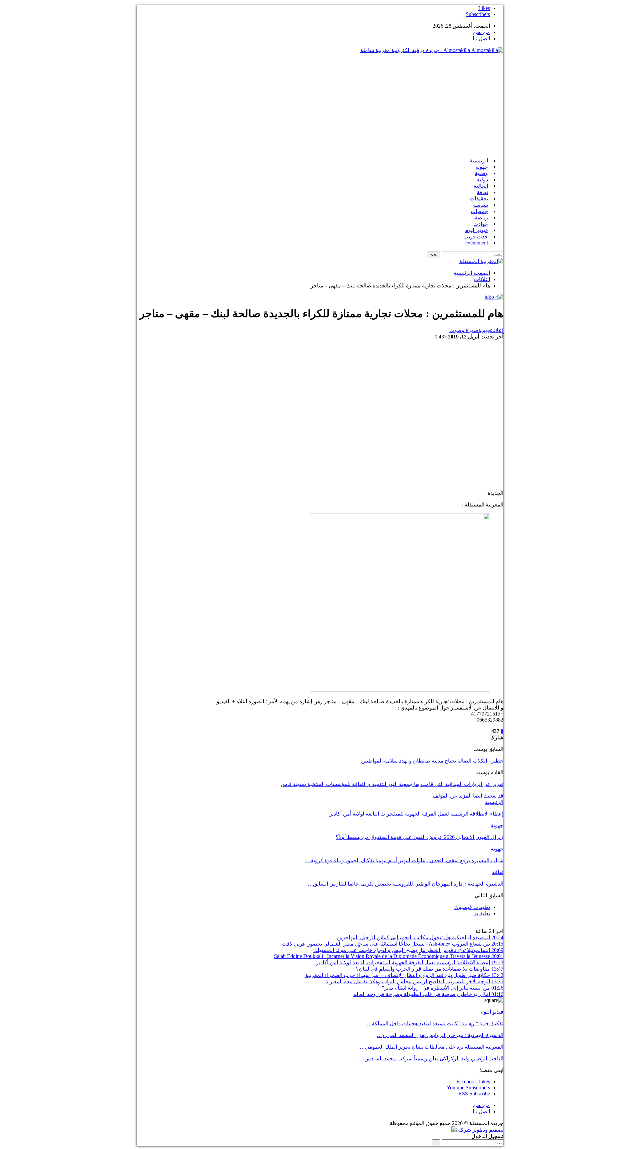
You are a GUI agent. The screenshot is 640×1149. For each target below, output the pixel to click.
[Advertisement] (320, 105)
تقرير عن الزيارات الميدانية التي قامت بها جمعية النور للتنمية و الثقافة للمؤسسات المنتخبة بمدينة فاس (392, 784)
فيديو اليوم (476, 230)
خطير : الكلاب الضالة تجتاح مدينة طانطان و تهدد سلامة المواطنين (432, 761)
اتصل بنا (481, 38)
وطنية (481, 173)
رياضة (481, 217)
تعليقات (481, 913)
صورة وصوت (463, 330)
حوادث (480, 224)
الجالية (481, 186)
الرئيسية (479, 160)
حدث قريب (475, 236)
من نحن (481, 32)
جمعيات (479, 211)
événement (476, 242)
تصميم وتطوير (487, 1130)
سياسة (480, 205)
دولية (482, 179)
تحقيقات (479, 198)
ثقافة (482, 192)
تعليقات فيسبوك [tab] (472, 907)
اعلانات (497, 330)
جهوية (481, 167)
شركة (464, 1130)
